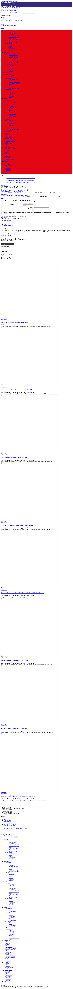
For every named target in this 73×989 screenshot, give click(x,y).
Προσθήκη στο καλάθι (41, 208)
